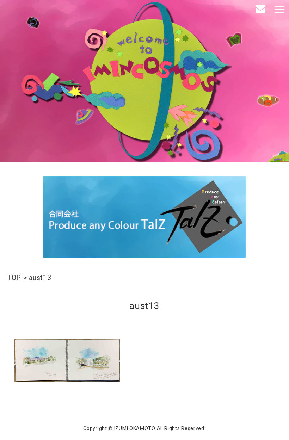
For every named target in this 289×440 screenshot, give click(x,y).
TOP (14, 277)
